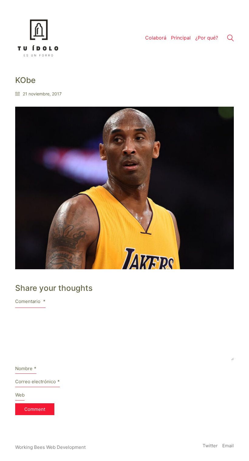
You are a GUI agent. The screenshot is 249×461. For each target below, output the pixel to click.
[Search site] (230, 39)
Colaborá (155, 38)
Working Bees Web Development (50, 447)
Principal (181, 38)
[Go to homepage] (38, 38)
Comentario (30, 301)
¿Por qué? (206, 38)
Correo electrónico (37, 381)
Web (20, 395)
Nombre (25, 368)
